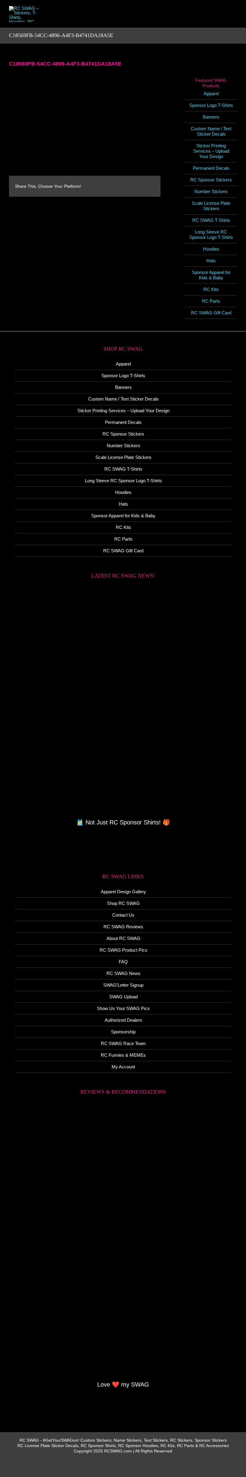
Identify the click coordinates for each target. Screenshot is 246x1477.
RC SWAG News (123, 973)
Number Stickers (211, 191)
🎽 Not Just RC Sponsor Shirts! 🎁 (123, 822)
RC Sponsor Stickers (211, 179)
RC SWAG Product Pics (123, 950)
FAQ (123, 961)
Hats (211, 260)
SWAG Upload (123, 996)
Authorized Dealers (123, 1020)
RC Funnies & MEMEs (123, 1055)
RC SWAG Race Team (123, 1043)
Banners (211, 116)
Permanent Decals (211, 168)
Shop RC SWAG (123, 903)
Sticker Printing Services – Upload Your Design (211, 151)
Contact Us (123, 915)
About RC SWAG (123, 938)
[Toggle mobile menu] (234, 18)
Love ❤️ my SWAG (123, 1384)
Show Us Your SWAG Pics (123, 1008)
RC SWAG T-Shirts (211, 220)
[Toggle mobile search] (223, 18)
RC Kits (211, 289)
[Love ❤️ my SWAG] (123, 1241)
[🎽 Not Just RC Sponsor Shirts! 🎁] (123, 702)
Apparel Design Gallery (123, 891)
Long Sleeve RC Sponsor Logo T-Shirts (211, 234)
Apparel (211, 93)
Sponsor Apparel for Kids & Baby (211, 275)
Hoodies (211, 248)
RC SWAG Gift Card (211, 312)
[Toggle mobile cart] (213, 18)
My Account (123, 1066)
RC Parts (211, 301)
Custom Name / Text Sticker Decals (211, 131)
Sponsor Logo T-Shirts (211, 105)
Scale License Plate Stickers (211, 206)
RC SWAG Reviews (123, 926)
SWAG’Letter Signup (123, 985)
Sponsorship (123, 1031)
